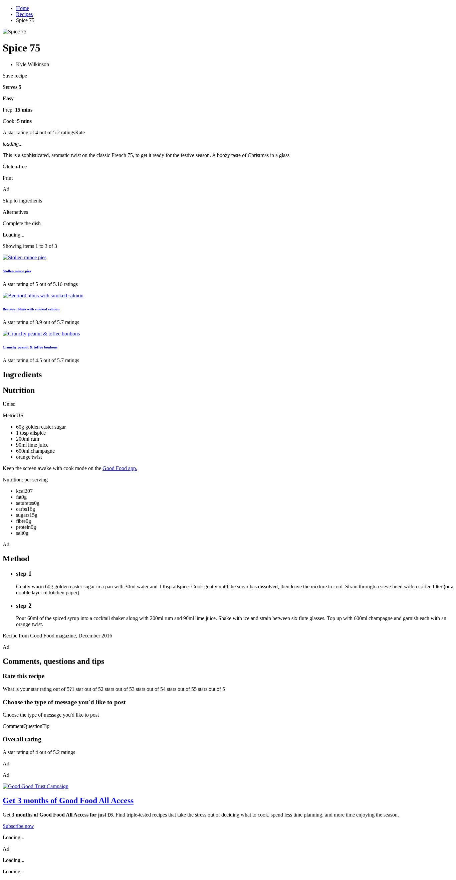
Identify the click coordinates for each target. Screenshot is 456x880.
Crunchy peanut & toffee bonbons (30, 347)
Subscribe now (18, 826)
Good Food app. (119, 468)
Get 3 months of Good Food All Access (68, 800)
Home (22, 8)
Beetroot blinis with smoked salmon (31, 309)
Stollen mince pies (17, 271)
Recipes (24, 14)
